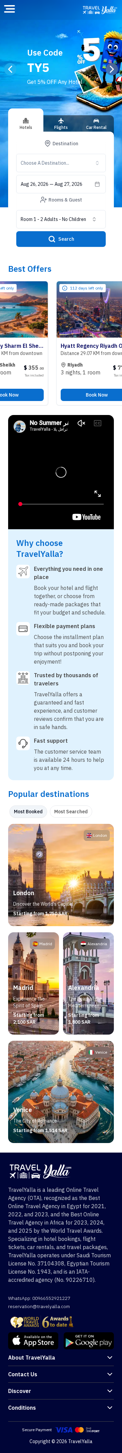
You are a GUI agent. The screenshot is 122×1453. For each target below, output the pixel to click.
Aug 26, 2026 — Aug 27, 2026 (51, 184)
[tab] (25, 120)
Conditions (22, 1407)
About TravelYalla (31, 1357)
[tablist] (61, 126)
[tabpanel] (61, 983)
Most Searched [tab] (71, 812)
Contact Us (22, 1374)
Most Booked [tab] (28, 812)
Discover (19, 1391)
